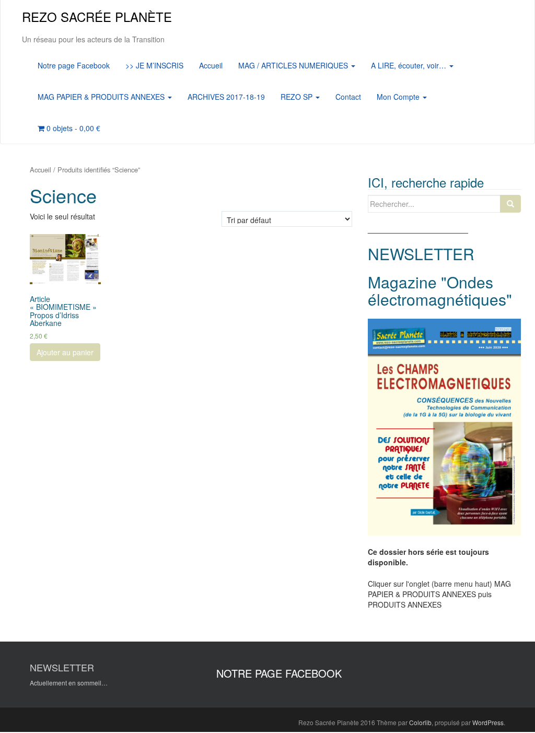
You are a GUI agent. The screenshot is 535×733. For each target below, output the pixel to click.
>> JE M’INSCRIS (154, 65)
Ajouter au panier (65, 352)
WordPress (488, 722)
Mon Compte (399, 96)
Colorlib (420, 722)
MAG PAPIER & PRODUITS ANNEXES (102, 96)
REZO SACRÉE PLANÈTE (97, 16)
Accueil (211, 65)
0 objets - (72, 128)
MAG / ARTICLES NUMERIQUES (294, 65)
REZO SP (298, 96)
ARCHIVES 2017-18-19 (226, 96)
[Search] (510, 204)
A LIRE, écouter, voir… (409, 65)
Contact (348, 96)
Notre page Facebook (74, 65)
